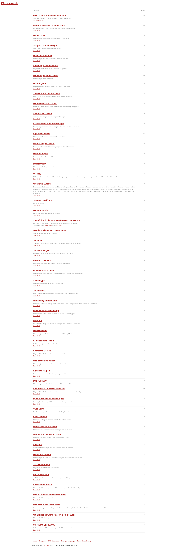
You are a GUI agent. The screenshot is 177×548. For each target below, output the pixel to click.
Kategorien (42, 541)
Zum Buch (36, 31)
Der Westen (48, 225)
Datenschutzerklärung (84, 541)
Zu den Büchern (38, 21)
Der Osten (58, 225)
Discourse (46, 545)
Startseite (34, 541)
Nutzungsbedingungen (68, 541)
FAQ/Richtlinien (53, 541)
